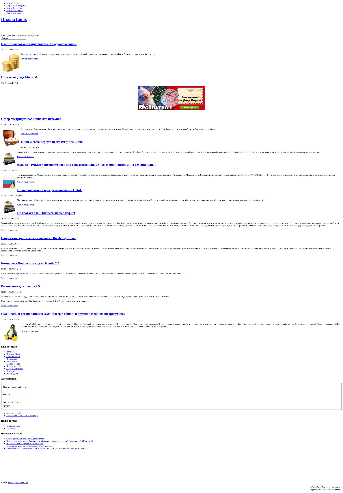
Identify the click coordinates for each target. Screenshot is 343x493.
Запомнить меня (10, 402)
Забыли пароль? (13, 413)
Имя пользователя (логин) (15, 387)
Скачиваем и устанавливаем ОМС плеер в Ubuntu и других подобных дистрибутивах (63, 313)
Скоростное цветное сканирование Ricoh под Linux (38, 238)
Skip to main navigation (16, 6)
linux (168, 129)
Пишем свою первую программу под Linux (52, 141)
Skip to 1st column (14, 8)
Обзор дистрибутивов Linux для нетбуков (31, 119)
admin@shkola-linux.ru (18, 482)
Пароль (6, 394)
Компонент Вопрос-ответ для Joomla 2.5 (30, 263)
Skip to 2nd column (14, 10)
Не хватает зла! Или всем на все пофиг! (46, 213)
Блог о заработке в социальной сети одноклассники (39, 44)
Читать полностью (29, 59)
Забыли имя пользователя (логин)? (22, 415)
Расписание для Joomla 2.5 (20, 286)
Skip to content (12, 3)
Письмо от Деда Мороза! (19, 77)
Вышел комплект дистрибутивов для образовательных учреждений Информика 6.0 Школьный (86, 164)
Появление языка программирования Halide (49, 190)
